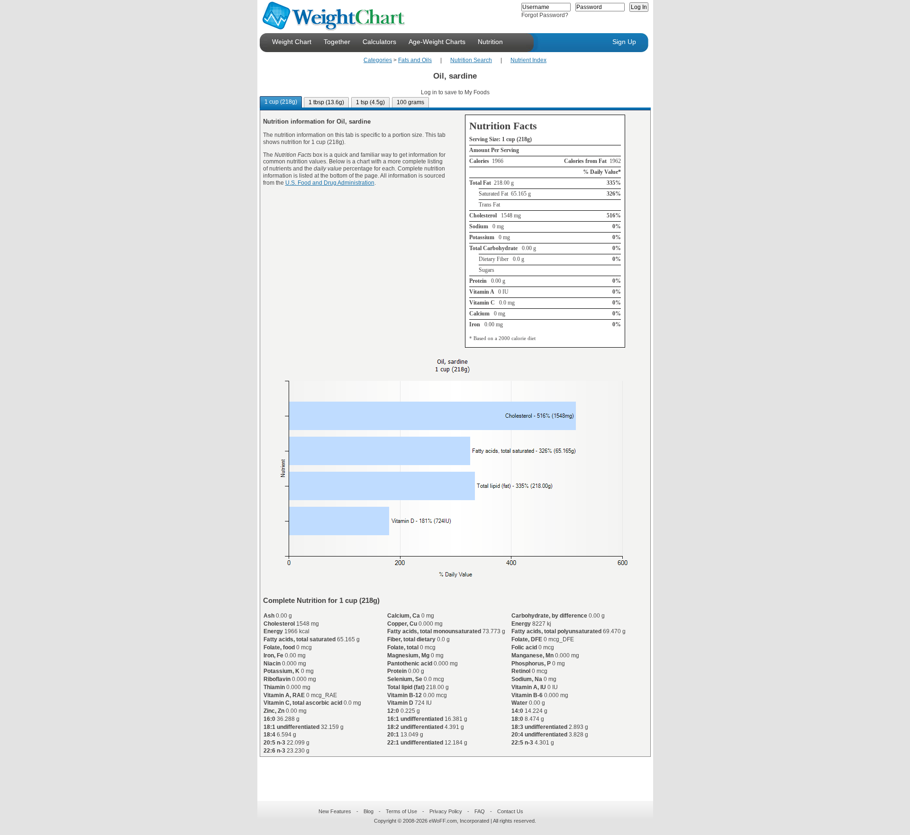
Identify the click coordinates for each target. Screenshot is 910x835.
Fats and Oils (415, 60)
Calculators (379, 41)
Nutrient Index (528, 60)
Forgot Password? (544, 15)
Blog (368, 811)
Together (337, 41)
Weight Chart (291, 41)
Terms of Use (401, 811)
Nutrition (490, 41)
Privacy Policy (445, 811)
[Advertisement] (447, 773)
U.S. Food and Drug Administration (329, 183)
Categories (378, 60)
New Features (334, 811)
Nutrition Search (471, 60)
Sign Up (624, 41)
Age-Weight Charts (437, 41)
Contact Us (510, 811)
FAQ (479, 811)
